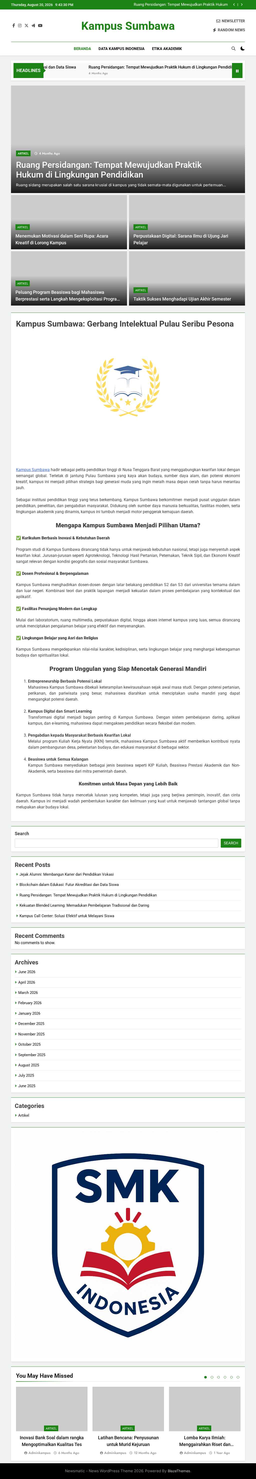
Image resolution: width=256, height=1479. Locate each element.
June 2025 (26, 1086)
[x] (26, 26)
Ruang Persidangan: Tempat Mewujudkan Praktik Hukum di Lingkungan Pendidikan (120, 67)
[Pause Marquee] (237, 70)
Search (22, 833)
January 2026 (29, 1013)
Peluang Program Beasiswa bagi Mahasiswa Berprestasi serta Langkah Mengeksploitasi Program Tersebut (68, 299)
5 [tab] (231, 1377)
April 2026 (26, 982)
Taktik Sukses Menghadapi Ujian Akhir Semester (182, 299)
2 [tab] (212, 1377)
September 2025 (31, 1055)
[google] (33, 26)
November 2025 (31, 1034)
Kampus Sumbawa (128, 26)
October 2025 (29, 1044)
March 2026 (28, 992)
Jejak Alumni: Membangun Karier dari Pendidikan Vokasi (67, 874)
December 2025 (31, 1023)
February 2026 (30, 1003)
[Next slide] (241, 5)
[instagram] (19, 26)
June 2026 (26, 972)
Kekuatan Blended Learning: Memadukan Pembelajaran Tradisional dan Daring (182, 5)
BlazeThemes (179, 1471)
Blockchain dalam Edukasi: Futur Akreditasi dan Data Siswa (69, 884)
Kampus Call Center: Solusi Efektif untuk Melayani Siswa (67, 916)
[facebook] (13, 26)
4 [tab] (225, 1377)
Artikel (23, 147)
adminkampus (39, 1452)
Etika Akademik (167, 49)
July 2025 (26, 1075)
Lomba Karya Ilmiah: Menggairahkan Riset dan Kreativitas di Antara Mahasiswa (204, 1444)
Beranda (82, 49)
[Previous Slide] (234, 5)
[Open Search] (234, 49)
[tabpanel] (52, 1421)
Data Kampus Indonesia (121, 49)
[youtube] (40, 26)
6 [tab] (238, 1377)
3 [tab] (218, 1377)
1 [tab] (205, 1377)
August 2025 (28, 1065)
